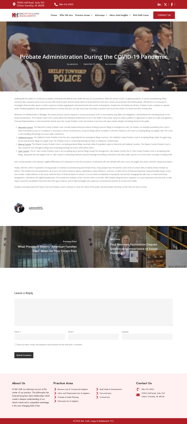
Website (125, 332)
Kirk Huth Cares (141, 15)
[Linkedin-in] (159, 4)
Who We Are (66, 15)
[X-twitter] (165, 4)
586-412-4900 (66, 4)
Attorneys (100, 15)
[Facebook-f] (172, 4)
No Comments (111, 64)
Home (54, 15)
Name (17, 332)
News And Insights (119, 15)
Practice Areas (82, 15)
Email (71, 332)
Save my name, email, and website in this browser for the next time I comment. (49, 344)
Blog (93, 50)
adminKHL (74, 64)
